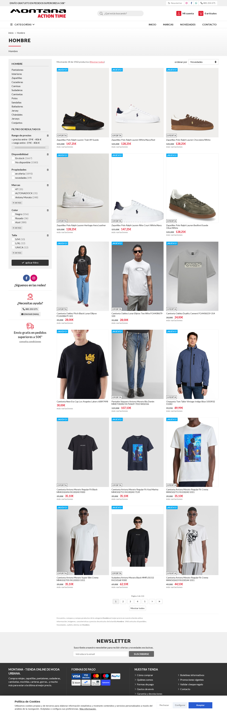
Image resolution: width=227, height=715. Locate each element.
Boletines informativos (192, 675)
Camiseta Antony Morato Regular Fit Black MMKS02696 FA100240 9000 (77, 490)
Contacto (185, 689)
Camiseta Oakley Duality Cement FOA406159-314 (190, 313)
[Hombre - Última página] (159, 601)
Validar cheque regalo (191, 684)
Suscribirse (141, 653)
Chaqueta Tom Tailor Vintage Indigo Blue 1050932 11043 (190, 402)
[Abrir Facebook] (191, 3)
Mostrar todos (97, 62)
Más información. (88, 709)
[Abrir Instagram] (186, 3)
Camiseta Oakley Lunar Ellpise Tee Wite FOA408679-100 (137, 314)
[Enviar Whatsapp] (196, 3)
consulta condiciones (30, 341)
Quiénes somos (145, 679)
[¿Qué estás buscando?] (120, 13)
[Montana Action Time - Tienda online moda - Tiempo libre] (38, 13)
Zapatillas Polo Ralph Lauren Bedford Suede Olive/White (187, 226)
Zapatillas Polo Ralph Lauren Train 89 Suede (78, 139)
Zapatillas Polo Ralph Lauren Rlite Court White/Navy (136, 225)
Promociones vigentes (192, 679)
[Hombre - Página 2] (152, 601)
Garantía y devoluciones (149, 693)
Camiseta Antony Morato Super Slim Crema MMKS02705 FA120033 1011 (77, 578)
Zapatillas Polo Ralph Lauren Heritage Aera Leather (81, 225)
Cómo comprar (145, 675)
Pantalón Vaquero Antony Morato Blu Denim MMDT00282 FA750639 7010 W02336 (132, 402)
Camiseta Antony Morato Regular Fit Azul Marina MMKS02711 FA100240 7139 (134, 490)
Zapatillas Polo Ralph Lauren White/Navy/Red (133, 139)
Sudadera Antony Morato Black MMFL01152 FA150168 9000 (132, 578)
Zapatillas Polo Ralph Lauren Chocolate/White (188, 139)
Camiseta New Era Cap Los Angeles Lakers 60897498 (82, 401)
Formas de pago (145, 684)
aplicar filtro (31, 262)
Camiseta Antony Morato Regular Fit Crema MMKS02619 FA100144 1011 (187, 578)
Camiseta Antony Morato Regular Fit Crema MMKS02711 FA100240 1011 (187, 490)
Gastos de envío (145, 689)
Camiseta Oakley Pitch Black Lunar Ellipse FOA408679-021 (77, 314)
